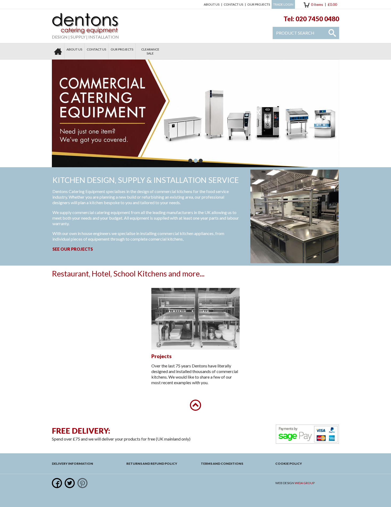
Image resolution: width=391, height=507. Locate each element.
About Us (211, 4)
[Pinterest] (82, 483)
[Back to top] (195, 405)
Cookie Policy (288, 464)
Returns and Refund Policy (151, 464)
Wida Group (305, 483)
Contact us (233, 4)
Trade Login (283, 4)
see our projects (72, 249)
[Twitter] (70, 483)
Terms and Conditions (222, 464)
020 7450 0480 (317, 19)
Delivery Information (72, 464)
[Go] (332, 33)
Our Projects (258, 4)
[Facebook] (57, 483)
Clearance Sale (150, 51)
